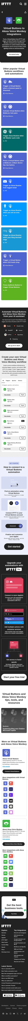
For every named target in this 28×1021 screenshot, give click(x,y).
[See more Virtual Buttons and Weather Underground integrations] (8, 800)
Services (4, 932)
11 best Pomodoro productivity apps (11, 983)
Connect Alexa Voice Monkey (13, 844)
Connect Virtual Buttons (12, 771)
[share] (25, 12)
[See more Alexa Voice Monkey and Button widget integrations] (8, 856)
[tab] (3, 381)
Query (10, 423)
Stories (3, 935)
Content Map (5, 944)
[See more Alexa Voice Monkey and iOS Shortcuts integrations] (8, 885)
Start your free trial (14, 677)
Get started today (14, 54)
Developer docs (6, 952)
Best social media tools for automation (12, 990)
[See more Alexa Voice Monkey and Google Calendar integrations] (8, 861)
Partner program (21, 1005)
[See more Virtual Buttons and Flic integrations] (8, 794)
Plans (3, 949)
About (20, 1008)
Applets (4, 937)
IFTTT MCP (4, 940)
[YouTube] (14, 1014)
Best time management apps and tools (12, 973)
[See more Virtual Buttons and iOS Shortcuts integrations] (8, 789)
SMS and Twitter (18, 949)
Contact (8, 1008)
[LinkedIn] (7, 1014)
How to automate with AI (8, 968)
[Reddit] (25, 1014)
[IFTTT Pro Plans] (22, 421)
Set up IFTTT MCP (14, 345)
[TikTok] (21, 1014)
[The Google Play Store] (20, 995)
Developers (5, 1005)
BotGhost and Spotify (20, 946)
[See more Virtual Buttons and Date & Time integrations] (8, 806)
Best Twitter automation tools (9, 971)
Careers (12, 1005)
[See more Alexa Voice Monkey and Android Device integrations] (8, 873)
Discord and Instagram (20, 932)
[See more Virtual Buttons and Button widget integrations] (8, 783)
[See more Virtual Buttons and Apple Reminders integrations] (8, 812)
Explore (4, 930)
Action (10, 390)
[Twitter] (17, 1014)
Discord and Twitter (19, 961)
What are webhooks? (7, 980)
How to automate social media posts (11, 987)
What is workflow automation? (10, 975)
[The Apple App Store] (8, 995)
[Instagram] (10, 1014)
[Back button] (2, 12)
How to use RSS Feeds (8, 978)
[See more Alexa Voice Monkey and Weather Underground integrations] (8, 879)
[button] (25, 4)
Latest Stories (7, 966)
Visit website (6, 766)
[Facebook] (3, 1014)
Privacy (14, 1008)
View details (7, 394)
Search (3, 947)
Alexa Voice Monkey (14, 31)
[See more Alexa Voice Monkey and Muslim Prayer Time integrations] (8, 867)
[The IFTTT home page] (6, 3)
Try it (22, 394)
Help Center (5, 942)
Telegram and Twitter (19, 959)
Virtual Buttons (12, 28)
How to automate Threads (8, 985)
